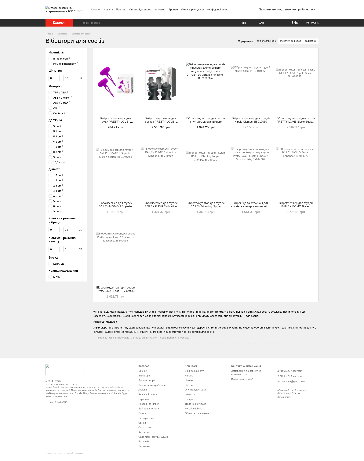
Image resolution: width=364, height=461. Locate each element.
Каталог (96, 9)
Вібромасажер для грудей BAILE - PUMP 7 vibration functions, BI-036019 (160, 206)
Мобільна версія (58, 402)
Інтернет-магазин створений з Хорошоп (65, 453)
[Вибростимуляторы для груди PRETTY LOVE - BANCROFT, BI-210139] (115, 82)
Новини (108, 9)
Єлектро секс (146, 418)
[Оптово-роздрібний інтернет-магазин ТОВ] (64, 369)
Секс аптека (145, 427)
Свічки (142, 422)
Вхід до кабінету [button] (194, 370)
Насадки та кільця (148, 403)
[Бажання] (280, 23)
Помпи (142, 413)
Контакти (160, 9)
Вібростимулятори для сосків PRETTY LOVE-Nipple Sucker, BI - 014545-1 (295, 122)
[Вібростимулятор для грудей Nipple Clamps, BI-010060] (250, 82)
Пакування (144, 446)
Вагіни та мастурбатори (152, 385)
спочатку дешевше (290, 40)
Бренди (173, 9)
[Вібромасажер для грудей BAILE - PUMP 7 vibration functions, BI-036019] (160, 166)
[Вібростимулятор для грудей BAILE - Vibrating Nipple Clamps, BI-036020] (205, 166)
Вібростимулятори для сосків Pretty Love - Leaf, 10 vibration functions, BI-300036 (115, 291)
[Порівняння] (273, 23)
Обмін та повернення (197, 413)
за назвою (311, 40)
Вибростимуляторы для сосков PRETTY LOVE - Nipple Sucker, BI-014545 (160, 122)
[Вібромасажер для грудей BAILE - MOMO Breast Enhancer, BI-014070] (295, 166)
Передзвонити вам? (242, 379)
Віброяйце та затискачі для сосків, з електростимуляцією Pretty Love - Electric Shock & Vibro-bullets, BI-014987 (250, 208)
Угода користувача (192, 9)
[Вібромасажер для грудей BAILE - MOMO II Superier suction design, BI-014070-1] (115, 166)
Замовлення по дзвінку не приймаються (287, 9)
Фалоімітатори (146, 380)
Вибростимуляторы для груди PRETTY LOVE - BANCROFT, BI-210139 (115, 122)
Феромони (144, 432)
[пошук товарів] (79, 23)
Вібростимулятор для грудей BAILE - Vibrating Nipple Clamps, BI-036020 (205, 206)
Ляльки (142, 389)
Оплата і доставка (140, 9)
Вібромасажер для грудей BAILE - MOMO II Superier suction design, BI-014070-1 (115, 206)
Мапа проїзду (284, 397)
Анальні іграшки (147, 394)
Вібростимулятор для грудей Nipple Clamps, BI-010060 (251, 120)
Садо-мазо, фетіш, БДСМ (153, 436)
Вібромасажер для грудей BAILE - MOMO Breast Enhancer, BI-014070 (296, 206)
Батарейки (144, 441)
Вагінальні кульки (148, 408)
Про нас (121, 9)
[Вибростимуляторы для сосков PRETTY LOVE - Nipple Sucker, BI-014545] (160, 82)
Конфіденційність (217, 9)
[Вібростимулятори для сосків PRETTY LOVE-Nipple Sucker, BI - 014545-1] (295, 82)
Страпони (143, 399)
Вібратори (144, 375)
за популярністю (266, 40)
